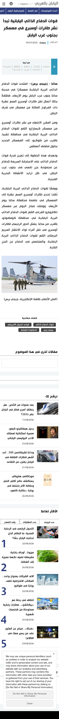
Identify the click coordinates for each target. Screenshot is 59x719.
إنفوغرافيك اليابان (16, 11)
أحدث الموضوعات (49, 11)
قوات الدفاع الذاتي (44, 324)
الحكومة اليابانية (29, 330)
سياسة (42, 42)
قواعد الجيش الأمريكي (18, 324)
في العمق (32, 11)
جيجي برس (48, 330)
